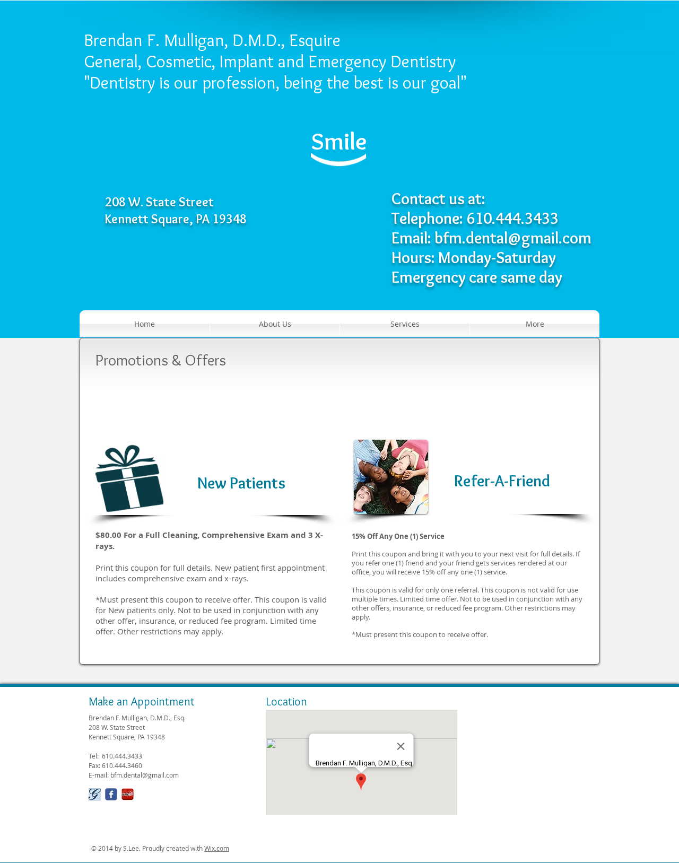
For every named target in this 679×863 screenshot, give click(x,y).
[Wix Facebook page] (111, 794)
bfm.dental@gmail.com (512, 238)
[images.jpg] (127, 794)
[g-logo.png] (95, 794)
